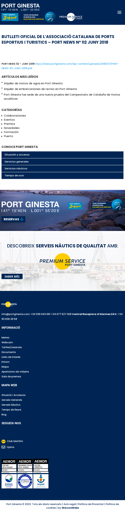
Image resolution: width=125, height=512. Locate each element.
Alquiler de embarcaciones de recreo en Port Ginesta (40, 89)
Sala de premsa (11, 376)
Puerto (8, 136)
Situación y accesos (17, 154)
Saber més (12, 276)
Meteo (5, 337)
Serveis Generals (12, 400)
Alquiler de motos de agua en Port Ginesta (33, 83)
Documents (9, 352)
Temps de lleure (11, 409)
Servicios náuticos (16, 168)
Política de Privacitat (91, 504)
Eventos (9, 120)
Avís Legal (70, 504)
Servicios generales (17, 161)
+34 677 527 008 (61, 314)
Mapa (5, 367)
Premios (9, 124)
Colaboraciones (15, 115)
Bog (4, 414)
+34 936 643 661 (40, 314)
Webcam (7, 342)
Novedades (12, 128)
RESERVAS (11, 219)
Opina (10, 447)
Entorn (5, 362)
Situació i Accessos (14, 395)
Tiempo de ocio (14, 175)
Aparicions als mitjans (15, 371)
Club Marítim (12, 441)
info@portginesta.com (16, 314)
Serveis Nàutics (11, 405)
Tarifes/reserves (12, 347)
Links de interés (11, 357)
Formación (11, 132)
